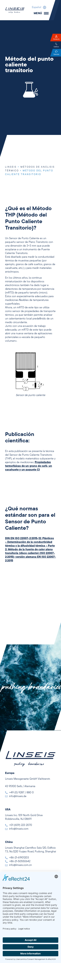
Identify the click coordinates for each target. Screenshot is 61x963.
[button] (38, 7)
